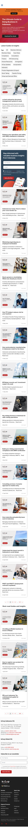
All (7, 50)
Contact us (16, 801)
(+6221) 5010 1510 (10, 731)
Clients (15, 796)
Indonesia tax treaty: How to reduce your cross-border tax (14, 209)
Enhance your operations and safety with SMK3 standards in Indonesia (14, 135)
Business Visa (4, 798)
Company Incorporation (6, 792)
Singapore (3, 806)
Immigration (18, 61)
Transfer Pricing (16, 73)
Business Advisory (16, 50)
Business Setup (6, 53)
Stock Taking (5, 73)
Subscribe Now (9, 178)
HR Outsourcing (13, 59)
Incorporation (17, 64)
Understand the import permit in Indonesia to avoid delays (13, 551)
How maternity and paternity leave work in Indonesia (13, 518)
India (15, 808)
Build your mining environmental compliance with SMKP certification (13, 449)
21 (20, 602)
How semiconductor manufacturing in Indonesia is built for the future (13, 348)
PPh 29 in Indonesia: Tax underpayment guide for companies (10, 697)
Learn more (14, 13)
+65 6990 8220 (9, 747)
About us (16, 792)
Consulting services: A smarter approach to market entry (12, 484)
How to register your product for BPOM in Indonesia (12, 663)
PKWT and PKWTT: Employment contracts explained (12, 584)
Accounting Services (5, 796)
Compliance (5, 56)
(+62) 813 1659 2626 (15, 732)
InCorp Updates (6, 64)
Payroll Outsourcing (5, 794)
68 (20, 713)
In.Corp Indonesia (12, 819)
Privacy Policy (14, 171)
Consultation (15, 56)
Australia (3, 810)
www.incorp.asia (14, 749)
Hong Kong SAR (4, 814)
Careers (16, 798)
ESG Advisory (4, 801)
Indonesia (4, 67)
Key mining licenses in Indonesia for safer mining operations (13, 416)
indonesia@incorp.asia (12, 734)
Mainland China (4, 808)
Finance (4, 59)
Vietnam (16, 810)
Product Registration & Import (10, 70)
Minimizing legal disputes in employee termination (11, 243)
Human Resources (7, 61)
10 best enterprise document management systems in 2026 (12, 100)
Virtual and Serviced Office (9, 76)
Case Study (16, 53)
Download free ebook (10, 36)
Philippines (16, 806)
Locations (16, 794)
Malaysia (3, 812)
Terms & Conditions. (11, 820)
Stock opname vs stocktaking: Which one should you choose (12, 278)
